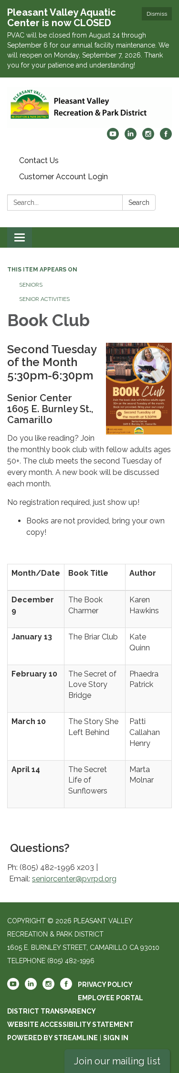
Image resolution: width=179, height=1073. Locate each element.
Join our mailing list (117, 1061)
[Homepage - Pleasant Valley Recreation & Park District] (89, 107)
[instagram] (148, 137)
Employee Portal (110, 998)
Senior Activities (44, 299)
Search (138, 202)
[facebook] (166, 137)
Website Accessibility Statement (70, 1024)
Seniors (30, 284)
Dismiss (157, 13)
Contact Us (39, 160)
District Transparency (51, 1011)
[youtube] (113, 137)
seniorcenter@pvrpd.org (74, 878)
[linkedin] (131, 137)
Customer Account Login (63, 176)
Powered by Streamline (52, 1038)
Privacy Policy (105, 984)
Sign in (115, 1038)
